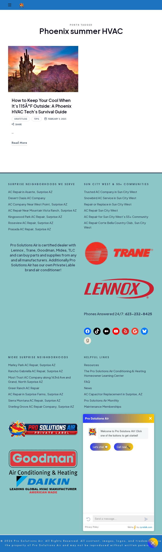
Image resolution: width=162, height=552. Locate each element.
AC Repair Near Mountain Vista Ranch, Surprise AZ (42, 210)
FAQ (87, 381)
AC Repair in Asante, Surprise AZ (30, 192)
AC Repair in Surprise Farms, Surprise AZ (35, 394)
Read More (19, 143)
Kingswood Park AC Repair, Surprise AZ (35, 216)
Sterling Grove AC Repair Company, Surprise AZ (41, 406)
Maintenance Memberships (102, 406)
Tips (36, 119)
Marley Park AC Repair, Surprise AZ (32, 365)
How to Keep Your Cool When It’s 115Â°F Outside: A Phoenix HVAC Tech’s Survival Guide (41, 106)
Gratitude (20, 119)
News (88, 388)
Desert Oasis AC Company (26, 198)
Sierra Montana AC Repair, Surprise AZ (34, 400)
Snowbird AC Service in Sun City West (110, 198)
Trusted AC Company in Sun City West (110, 192)
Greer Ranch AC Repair (23, 388)
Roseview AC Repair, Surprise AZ (30, 223)
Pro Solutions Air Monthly (101, 400)
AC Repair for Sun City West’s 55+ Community (116, 216)
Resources (91, 365)
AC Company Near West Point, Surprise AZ (37, 204)
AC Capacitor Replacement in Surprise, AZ (113, 394)
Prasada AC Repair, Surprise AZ (29, 229)
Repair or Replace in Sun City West (108, 204)
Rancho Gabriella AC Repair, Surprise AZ (35, 371)
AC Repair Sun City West (101, 210)
